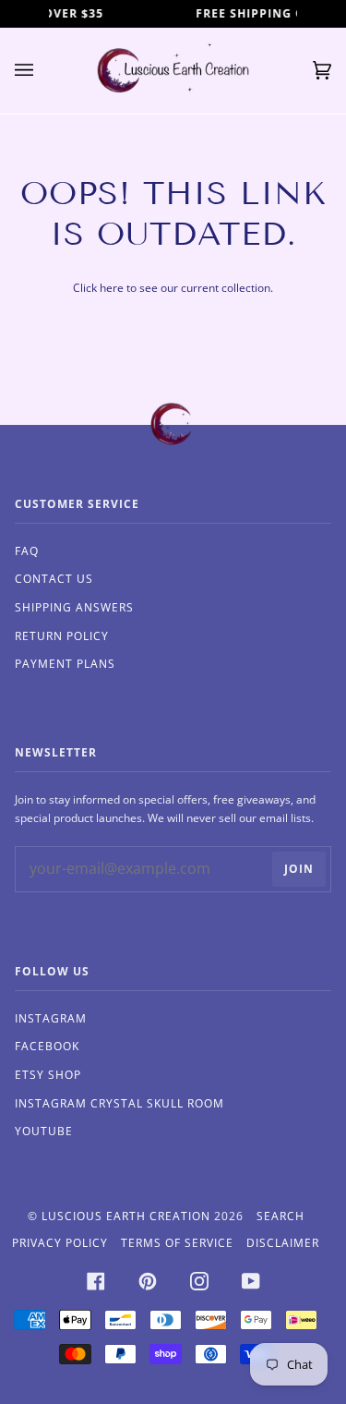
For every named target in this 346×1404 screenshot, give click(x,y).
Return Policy (62, 636)
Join (299, 869)
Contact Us (54, 579)
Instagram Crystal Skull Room (119, 1103)
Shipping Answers (74, 607)
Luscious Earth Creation (126, 1216)
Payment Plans (65, 664)
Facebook (47, 1046)
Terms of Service (177, 1243)
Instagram (51, 1018)
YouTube (44, 1131)
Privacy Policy (60, 1243)
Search (280, 1216)
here (112, 288)
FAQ (27, 551)
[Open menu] (42, 71)
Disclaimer (282, 1243)
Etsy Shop (48, 1075)
